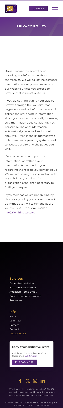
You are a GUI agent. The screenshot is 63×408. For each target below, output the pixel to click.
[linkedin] (43, 381)
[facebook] (20, 381)
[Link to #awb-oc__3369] (55, 8)
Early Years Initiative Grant (30, 347)
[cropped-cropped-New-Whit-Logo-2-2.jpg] (11, 5)
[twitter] (28, 381)
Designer (43, 405)
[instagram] (35, 381)
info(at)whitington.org (19, 212)
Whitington (31, 356)
